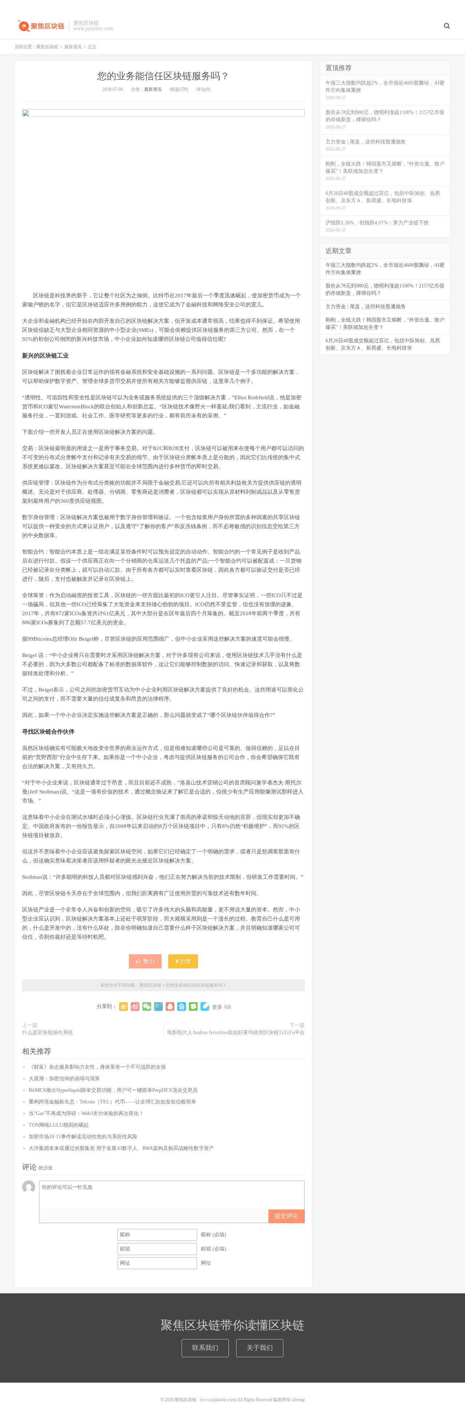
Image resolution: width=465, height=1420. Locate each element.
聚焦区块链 (40, 26)
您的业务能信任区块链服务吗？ (163, 76)
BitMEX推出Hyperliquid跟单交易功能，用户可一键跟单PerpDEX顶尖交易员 (113, 1090)
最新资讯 (73, 46)
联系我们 (205, 1347)
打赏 (185, 961)
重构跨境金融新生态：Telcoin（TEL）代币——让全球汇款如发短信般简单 (112, 1102)
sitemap (298, 1399)
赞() (148, 961)
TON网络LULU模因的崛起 (59, 1125)
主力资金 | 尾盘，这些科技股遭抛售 (366, 306)
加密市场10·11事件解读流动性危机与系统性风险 (83, 1136)
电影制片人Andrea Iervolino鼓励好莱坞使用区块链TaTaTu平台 (236, 1032)
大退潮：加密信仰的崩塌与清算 (64, 1078)
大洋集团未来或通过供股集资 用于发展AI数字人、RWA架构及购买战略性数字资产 (121, 1148)
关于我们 (260, 1347)
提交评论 (286, 1216)
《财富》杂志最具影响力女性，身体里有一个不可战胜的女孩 (97, 1067)
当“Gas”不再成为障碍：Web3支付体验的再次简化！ (86, 1113)
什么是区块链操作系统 (47, 1032)
